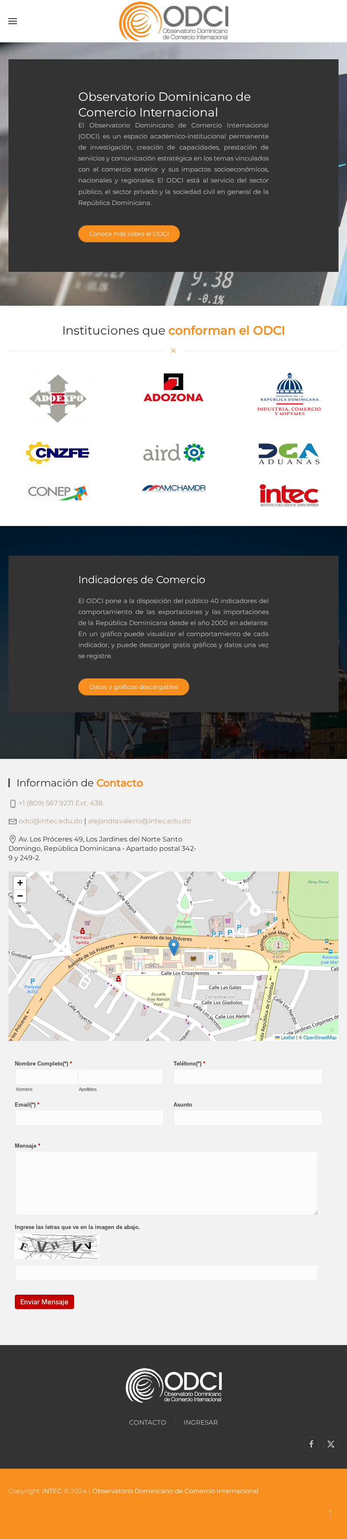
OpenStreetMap (319, 1037)
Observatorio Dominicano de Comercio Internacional (175, 1491)
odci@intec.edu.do (51, 821)
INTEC (52, 1491)
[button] (12, 21)
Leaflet (287, 1037)
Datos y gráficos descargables (133, 687)
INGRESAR (201, 1422)
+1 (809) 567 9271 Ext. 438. (61, 803)
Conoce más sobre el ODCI (129, 234)
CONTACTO (147, 1422)
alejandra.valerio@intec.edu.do (139, 821)
